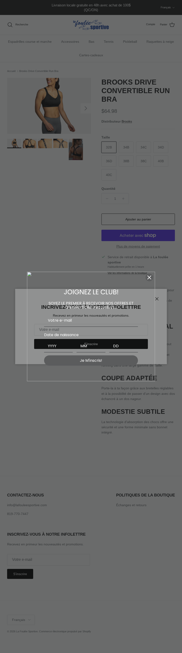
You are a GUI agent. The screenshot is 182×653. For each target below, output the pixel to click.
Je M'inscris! (91, 360)
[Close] (149, 277)
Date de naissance (61, 335)
